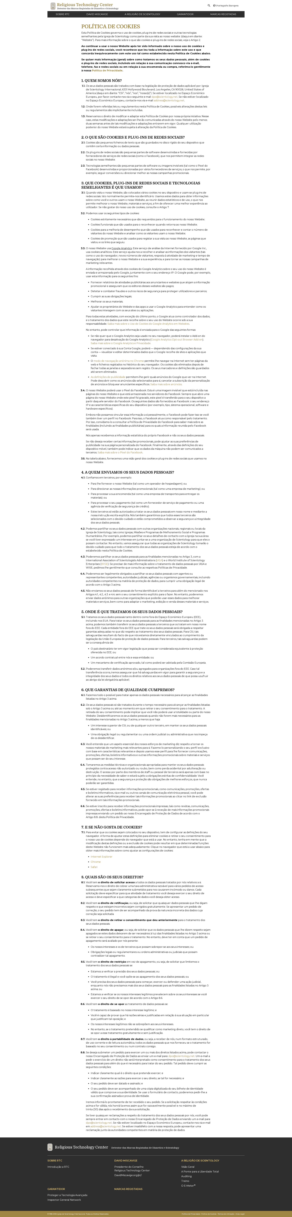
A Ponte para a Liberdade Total (200, 1171)
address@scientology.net (169, 100)
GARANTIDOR (185, 14)
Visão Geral (188, 1166)
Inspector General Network (64, 1199)
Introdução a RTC (58, 1166)
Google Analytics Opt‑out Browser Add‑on (176, 339)
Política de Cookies (208, 1214)
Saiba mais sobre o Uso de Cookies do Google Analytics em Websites (148, 323)
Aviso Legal (240, 1214)
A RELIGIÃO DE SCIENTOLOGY (142, 14)
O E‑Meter (188, 1185)
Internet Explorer (101, 856)
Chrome (96, 861)
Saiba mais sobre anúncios (166, 384)
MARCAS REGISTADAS (223, 14)
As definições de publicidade (108, 377)
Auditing (186, 1176)
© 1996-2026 (78, 1214)
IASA (159, 560)
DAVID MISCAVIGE (97, 14)
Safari (94, 867)
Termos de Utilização (226, 1214)
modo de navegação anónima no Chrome (119, 360)
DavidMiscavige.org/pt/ (128, 1175)
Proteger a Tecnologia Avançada (67, 1195)
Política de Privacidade (107, 70)
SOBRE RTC (63, 14)
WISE (104, 564)
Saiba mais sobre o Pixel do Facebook (120, 452)
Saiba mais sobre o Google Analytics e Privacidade (121, 343)
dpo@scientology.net (165, 96)
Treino (185, 1181)
